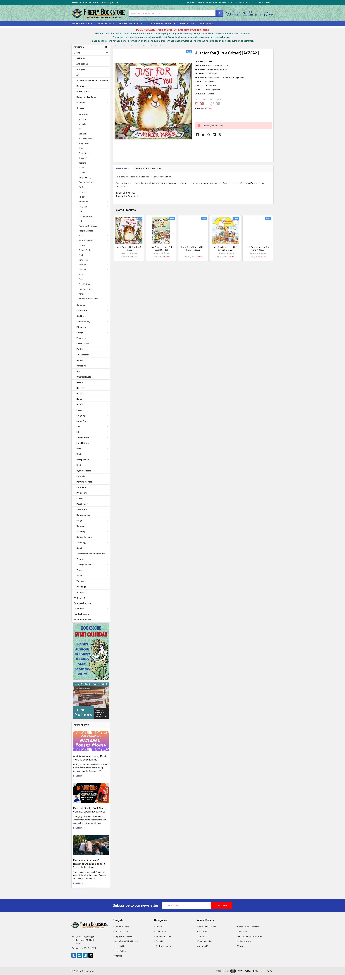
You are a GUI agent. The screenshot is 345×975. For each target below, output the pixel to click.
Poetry (82, 255)
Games (79, 360)
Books (77, 52)
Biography (81, 85)
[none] (153, 101)
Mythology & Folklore (88, 225)
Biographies (84, 143)
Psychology (82, 503)
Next (271, 238)
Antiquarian (82, 63)
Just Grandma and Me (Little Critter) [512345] (225, 248)
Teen (81, 279)
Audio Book (79, 597)
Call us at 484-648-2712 (85, 948)
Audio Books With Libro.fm (161, 23)
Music (79, 465)
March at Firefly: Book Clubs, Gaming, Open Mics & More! (89, 809)
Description (122, 168)
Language (83, 206)
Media (79, 454)
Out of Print (202, 931)
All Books (80, 58)
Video (79, 575)
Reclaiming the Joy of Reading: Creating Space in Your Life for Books (89, 864)
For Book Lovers (81, 614)
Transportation (85, 289)
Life (80, 211)
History (82, 192)
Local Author (82, 437)
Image (79, 410)
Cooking (82, 162)
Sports (82, 274)
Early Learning (85, 177)
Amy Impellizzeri (204, 946)
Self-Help (81, 531)
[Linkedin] (214, 134)
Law (78, 426)
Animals (82, 124)
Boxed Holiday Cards (86, 97)
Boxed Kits (84, 158)
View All (240, 946)
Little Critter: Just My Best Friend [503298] (258, 248)
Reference (83, 259)
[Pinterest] (220, 134)
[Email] (203, 134)
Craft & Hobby (83, 321)
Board (81, 148)
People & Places (86, 230)
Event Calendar (105, 23)
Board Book (84, 153)
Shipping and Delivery (130, 23)
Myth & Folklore (83, 470)
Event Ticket (82, 343)
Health (79, 382)
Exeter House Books (206, 926)
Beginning (83, 133)
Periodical (81, 487)
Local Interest (83, 443)
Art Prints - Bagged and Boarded (92, 80)
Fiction (82, 187)
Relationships (83, 515)
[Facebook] (197, 134)
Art (78, 74)
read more (78, 775)
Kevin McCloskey (204, 941)
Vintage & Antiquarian (88, 298)
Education (81, 327)
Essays (79, 332)
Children (80, 108)
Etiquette (81, 338)
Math (81, 221)
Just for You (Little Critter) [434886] (129, 248)
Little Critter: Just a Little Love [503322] (161, 248)
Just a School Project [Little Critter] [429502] (193, 248)
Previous (115, 238)
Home (79, 398)
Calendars (79, 608)
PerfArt (82, 235)
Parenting (81, 476)
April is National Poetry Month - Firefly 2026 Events (90, 757)
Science (82, 269)
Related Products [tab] (125, 209)
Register (270, 2)
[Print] (208, 134)
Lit (77, 432)
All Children (83, 114)
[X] (90, 955)
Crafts (81, 167)
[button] (91, 651)
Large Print (81, 421)
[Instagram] (79, 955)
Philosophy (81, 492)
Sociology (81, 542)
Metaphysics (82, 459)
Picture (82, 245)
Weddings (81, 586)
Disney (82, 172)
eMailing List (187, 23)
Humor (79, 404)
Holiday (82, 196)
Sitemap (118, 955)
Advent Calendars (82, 619)
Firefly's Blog (206, 23)
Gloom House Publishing (248, 926)
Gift (78, 371)
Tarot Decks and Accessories (90, 553)
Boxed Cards (82, 91)
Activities (83, 119)
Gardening (81, 365)
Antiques (80, 69)
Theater (80, 559)
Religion (82, 264)
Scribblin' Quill (203, 936)
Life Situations (85, 216)
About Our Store (80, 23)
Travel (79, 570)
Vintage (82, 293)
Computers (81, 310)
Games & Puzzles (82, 603)
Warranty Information (148, 168)
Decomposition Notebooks (249, 936)
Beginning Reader (86, 138)
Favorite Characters (87, 182)
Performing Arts (86, 240)
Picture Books (85, 250)
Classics (80, 305)
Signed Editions (84, 537)
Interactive (83, 201)
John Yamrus (243, 931)
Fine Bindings (82, 354)
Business (81, 102)
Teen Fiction (84, 284)
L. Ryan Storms (244, 941)
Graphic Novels (83, 376)
